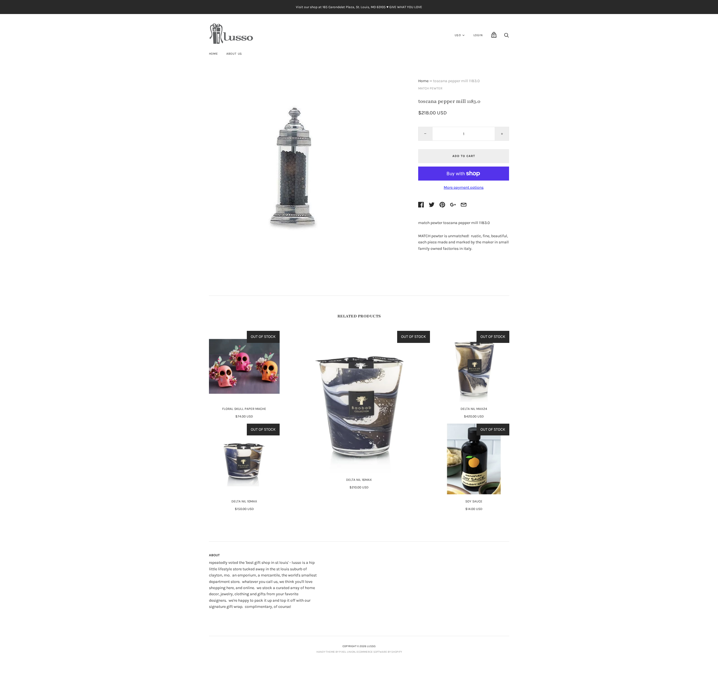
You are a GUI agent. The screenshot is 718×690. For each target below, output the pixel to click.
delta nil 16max (359, 480)
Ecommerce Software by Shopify (379, 652)
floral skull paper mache (244, 409)
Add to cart (463, 156)
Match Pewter (430, 88)
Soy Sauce (473, 501)
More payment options (464, 187)
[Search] (506, 36)
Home (213, 54)
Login (478, 35)
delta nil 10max (244, 501)
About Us (234, 54)
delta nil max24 (474, 409)
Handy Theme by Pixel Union (335, 652)
